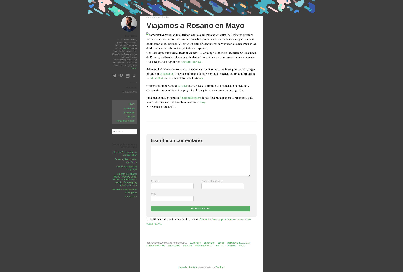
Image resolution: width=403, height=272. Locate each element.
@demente (166, 74)
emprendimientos (155, 246)
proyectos (174, 246)
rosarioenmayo (203, 246)
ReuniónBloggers (190, 97)
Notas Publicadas (125, 120)
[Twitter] (115, 75)
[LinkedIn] (128, 75)
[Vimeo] (121, 75)
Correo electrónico (212, 181)
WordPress (221, 267)
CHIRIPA (126, 48)
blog (202, 102)
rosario (187, 246)
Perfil (132, 104)
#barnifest (157, 78)
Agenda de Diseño (159, 17)
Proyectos (129, 112)
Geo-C (133, 68)
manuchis (131, 36)
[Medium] (134, 75)
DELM (182, 86)
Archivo (131, 116)
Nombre (155, 181)
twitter (219, 246)
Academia (129, 108)
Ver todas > (131, 196)
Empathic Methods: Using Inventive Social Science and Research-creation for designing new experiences (125, 180)
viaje (242, 246)
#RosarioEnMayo (191, 62)
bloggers (209, 243)
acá (201, 78)
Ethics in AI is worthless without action (125, 153)
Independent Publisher (187, 267)
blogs (221, 243)
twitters (231, 246)
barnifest (195, 243)
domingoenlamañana (238, 243)
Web (153, 193)
